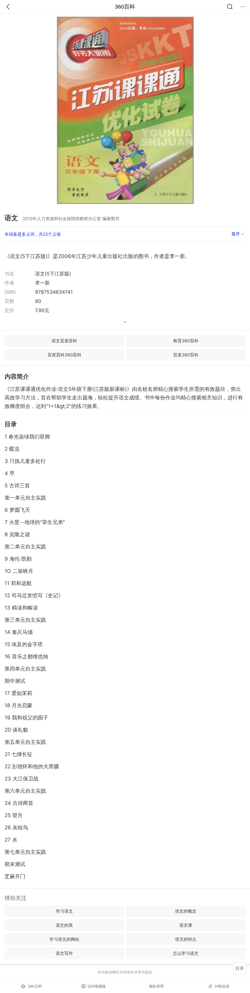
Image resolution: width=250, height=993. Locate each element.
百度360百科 (185, 354)
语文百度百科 (64, 340)
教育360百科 (185, 340)
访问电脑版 (97, 986)
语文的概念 (185, 911)
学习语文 (64, 911)
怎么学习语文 (185, 953)
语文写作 (64, 953)
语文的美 (64, 925)
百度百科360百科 (64, 354)
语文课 (185, 925)
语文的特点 (185, 939)
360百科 (125, 7)
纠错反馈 (222, 986)
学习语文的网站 (64, 939)
